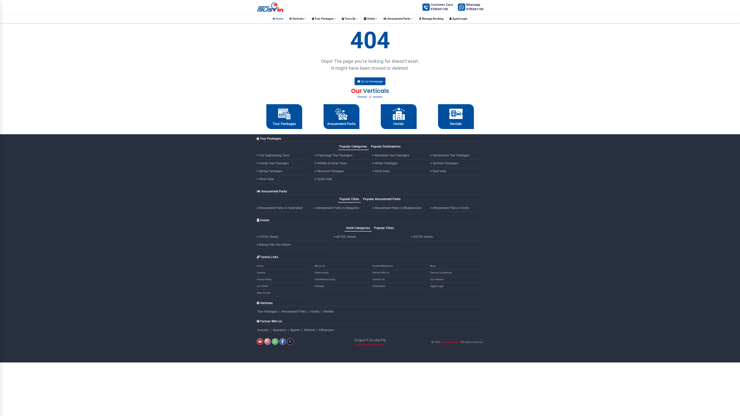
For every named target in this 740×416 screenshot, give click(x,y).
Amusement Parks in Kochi (450, 208)
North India (381, 171)
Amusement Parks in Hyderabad (280, 208)
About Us (319, 265)
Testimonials (321, 272)
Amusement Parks (399, 18)
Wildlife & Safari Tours (331, 163)
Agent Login (459, 18)
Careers (261, 272)
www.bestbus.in (450, 342)
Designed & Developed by (370, 340)
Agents (295, 330)
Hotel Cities (378, 286)
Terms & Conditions (441, 272)
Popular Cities (349, 199)
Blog (432, 265)
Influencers (326, 330)
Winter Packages (386, 163)
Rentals (329, 311)
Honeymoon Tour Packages (451, 155)
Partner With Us (380, 272)
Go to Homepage (371, 81)
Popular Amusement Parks (382, 199)
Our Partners (437, 279)
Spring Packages (270, 171)
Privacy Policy (264, 279)
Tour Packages (324, 18)
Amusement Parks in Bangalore (337, 208)
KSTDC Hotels (423, 237)
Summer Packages (445, 163)
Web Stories (263, 292)
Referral (309, 330)
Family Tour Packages (273, 163)
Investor (263, 330)
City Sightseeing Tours (274, 155)
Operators (279, 330)
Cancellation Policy (324, 279)
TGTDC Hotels (268, 237)
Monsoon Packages (330, 171)
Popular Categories (353, 146)
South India (324, 179)
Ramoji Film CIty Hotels (274, 245)
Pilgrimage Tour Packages (334, 155)
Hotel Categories (358, 228)
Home (279, 18)
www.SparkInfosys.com (370, 344)
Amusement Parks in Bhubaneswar (398, 208)
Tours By (350, 18)
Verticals (298, 18)
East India (439, 171)
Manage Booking (432, 18)
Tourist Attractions (382, 265)
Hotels (371, 18)
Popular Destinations (386, 146)
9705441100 (439, 9)
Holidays (319, 286)
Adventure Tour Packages (391, 155)
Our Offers (262, 286)
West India (266, 179)
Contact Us (378, 279)
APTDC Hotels (346, 237)
